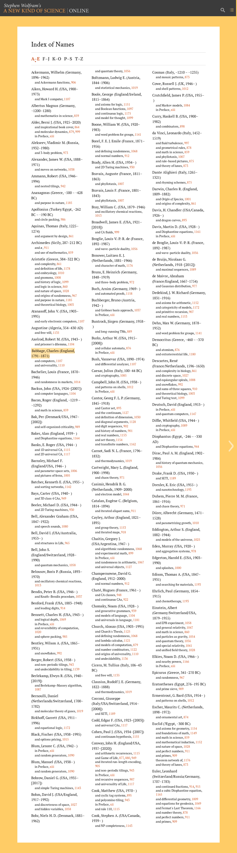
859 (76, 116)
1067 (140, 562)
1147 (193, 414)
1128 (132, 422)
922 (125, 599)
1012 (130, 387)
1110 (61, 365)
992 (59, 653)
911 (46, 248)
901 (130, 431)
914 (62, 608)
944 (196, 446)
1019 (80, 711)
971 (122, 477)
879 (71, 132)
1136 (125, 658)
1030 (137, 417)
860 (65, 286)
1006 (74, 471)
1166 (186, 661)
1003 (70, 305)
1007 (121, 184)
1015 (65, 739)
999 (77, 132)
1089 (193, 269)
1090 (71, 755)
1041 (189, 646)
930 (71, 510)
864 (77, 127)
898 (182, 126)
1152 (195, 303)
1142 (68, 487)
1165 (159, 794)
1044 (126, 494)
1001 (187, 199)
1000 (178, 568)
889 (129, 331)
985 (64, 636)
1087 (38, 689)
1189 (112, 714)
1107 (67, 99)
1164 (76, 438)
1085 (123, 375)
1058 (72, 565)
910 (194, 389)
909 (181, 689)
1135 (56, 333)
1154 (119, 440)
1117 (67, 454)
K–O (56, 59)
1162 (132, 444)
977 (194, 286)
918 (123, 532)
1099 (65, 282)
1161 (197, 232)
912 (127, 156)
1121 (127, 640)
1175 (128, 113)
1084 (187, 105)
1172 (67, 728)
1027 (74, 805)
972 (131, 282)
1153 (123, 435)
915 (198, 786)
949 (63, 498)
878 (189, 148)
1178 (67, 268)
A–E (35, 59)
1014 (77, 382)
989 (77, 427)
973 (65, 153)
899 (130, 553)
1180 (192, 354)
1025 (197, 539)
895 (129, 795)
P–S (68, 59)
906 (73, 82)
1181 (136, 620)
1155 (136, 736)
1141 (138, 134)
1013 (38, 585)
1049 (198, 803)
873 (187, 77)
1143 (78, 788)
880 (127, 758)
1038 (71, 169)
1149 (193, 733)
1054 (192, 636)
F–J (46, 59)
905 (97, 766)
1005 (67, 475)
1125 (127, 631)
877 (121, 758)
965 (67, 543)
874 (186, 717)
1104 (71, 344)
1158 (129, 293)
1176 (129, 265)
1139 (76, 669)
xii (112, 804)
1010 (61, 273)
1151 (127, 104)
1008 (57, 277)
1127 (125, 413)
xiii (52, 136)
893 (118, 408)
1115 (67, 450)
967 (74, 296)
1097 (130, 109)
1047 (190, 627)
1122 (133, 649)
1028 (65, 291)
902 (125, 426)
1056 (127, 71)
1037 (79, 596)
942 (63, 186)
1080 (65, 526)
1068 (134, 151)
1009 (195, 799)
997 (186, 143)
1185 (69, 203)
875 (191, 161)
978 (193, 551)
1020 (38, 632)
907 (132, 779)
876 (128, 348)
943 (71, 664)
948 (119, 595)
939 (133, 611)
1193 (188, 489)
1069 (62, 619)
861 (71, 236)
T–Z (79, 59)
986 (63, 219)
